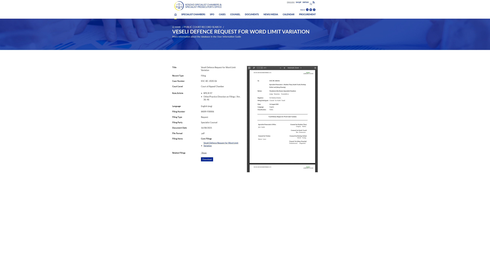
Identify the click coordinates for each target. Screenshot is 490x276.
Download (207, 159)
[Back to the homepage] (198, 5)
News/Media (271, 14)
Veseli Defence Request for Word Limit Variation (221, 144)
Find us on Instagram (314, 9)
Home (175, 16)
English (291, 2)
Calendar (288, 14)
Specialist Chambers (193, 14)
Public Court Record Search (203, 26)
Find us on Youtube (310, 9)
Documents (252, 14)
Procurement (307, 14)
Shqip (298, 2)
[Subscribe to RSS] (314, 2)
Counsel (235, 14)
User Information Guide (229, 36)
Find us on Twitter (307, 9)
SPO (212, 14)
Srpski (306, 2)
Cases (222, 14)
